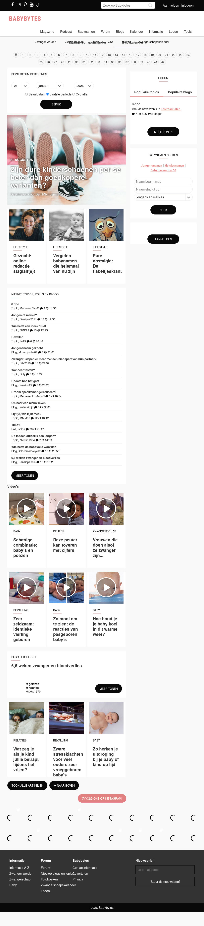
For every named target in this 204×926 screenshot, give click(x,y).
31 (84, 62)
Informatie (156, 31)
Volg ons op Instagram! (103, 798)
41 (155, 62)
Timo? (15, 425)
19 (152, 55)
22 (173, 55)
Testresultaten (170, 109)
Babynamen (86, 31)
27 (55, 62)
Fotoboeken (49, 879)
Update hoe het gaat (25, 381)
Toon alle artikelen (27, 785)
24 (188, 55)
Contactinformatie (85, 867)
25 (41, 62)
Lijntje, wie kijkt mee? (26, 414)
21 (166, 55)
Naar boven (65, 785)
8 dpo (15, 304)
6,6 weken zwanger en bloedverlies (35, 458)
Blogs (120, 31)
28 (62, 62)
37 (127, 62)
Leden (173, 31)
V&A (110, 42)
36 (120, 62)
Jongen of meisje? (24, 315)
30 (76, 62)
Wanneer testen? (23, 370)
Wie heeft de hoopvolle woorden (33, 447)
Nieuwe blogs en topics (57, 873)
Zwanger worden (45, 42)
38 (134, 62)
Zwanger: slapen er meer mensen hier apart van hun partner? (53, 359)
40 (148, 62)
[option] (102, 58)
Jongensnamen (151, 165)
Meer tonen (25, 475)
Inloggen (187, 5)
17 (137, 55)
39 (141, 62)
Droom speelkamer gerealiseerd (33, 392)
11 (94, 55)
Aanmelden (171, 5)
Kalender (136, 31)
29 (69, 62)
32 (91, 62)
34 (105, 62)
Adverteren (80, 873)
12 (102, 55)
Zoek (163, 210)
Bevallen (17, 337)
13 (109, 55)
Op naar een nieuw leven (28, 403)
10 (87, 55)
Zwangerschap (74, 42)
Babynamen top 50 (163, 170)
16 (130, 55)
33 (98, 62)
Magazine (47, 31)
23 (180, 55)
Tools (188, 31)
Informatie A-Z (19, 867)
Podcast (66, 31)
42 (163, 62)
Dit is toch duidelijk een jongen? (33, 436)
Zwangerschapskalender (153, 42)
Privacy (78, 879)
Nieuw (125, 42)
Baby (95, 42)
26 (48, 62)
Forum (105, 31)
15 (123, 55)
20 (159, 55)
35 (112, 62)
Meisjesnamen (174, 165)
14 (116, 55)
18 (145, 55)
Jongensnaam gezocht (27, 348)
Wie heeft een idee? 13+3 (28, 326)
